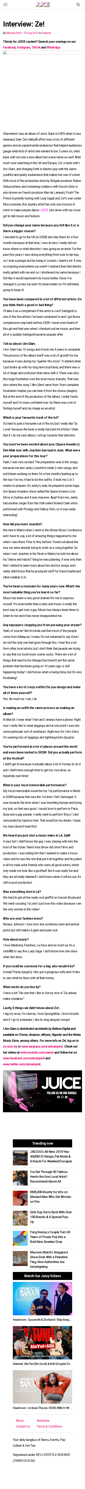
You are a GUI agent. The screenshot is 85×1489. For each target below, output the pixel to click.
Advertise (43, 1421)
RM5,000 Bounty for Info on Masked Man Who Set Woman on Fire (50, 1196)
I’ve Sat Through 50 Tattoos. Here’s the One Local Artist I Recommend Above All (49, 1176)
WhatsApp (53, 47)
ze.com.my (10, 1046)
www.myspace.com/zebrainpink (42, 1046)
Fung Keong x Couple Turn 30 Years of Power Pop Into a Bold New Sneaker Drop (50, 1237)
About (20, 1421)
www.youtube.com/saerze (37, 1052)
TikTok (36, 47)
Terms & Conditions (49, 1426)
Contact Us (23, 1426)
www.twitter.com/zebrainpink (22, 1064)
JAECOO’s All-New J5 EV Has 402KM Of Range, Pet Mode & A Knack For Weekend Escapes (51, 1156)
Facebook (9, 47)
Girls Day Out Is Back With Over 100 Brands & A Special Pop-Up (51, 1217)
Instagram (23, 47)
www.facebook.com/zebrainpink (24, 1058)
